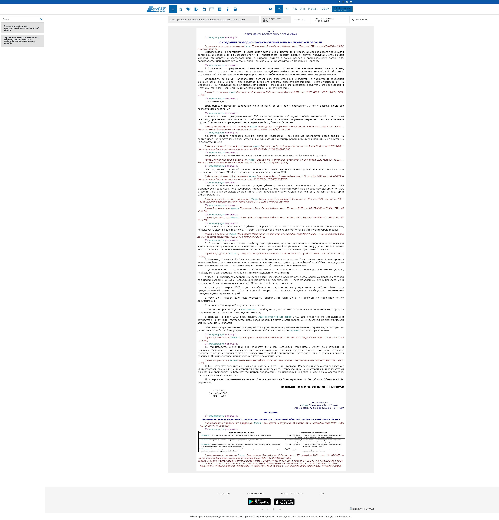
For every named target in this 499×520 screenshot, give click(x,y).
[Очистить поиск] (41, 19)
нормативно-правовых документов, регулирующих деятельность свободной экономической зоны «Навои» (21, 41)
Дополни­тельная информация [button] (324, 19)
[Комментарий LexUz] (196, 9)
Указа (248, 46)
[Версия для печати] (235, 9)
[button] (22, 28)
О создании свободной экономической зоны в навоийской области (21, 28)
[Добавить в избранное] (181, 9)
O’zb (302, 9)
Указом (235, 208)
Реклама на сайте (292, 493)
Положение (248, 309)
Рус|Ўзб (312, 9)
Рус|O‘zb (325, 9)
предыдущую (217, 37)
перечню (294, 330)
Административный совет (275, 316)
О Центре (224, 493)
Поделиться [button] (361, 19)
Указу (305, 405)
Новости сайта (255, 493)
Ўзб (295, 9)
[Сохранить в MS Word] (220, 9)
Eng (286, 9)
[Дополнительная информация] (227, 9)
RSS (322, 493)
